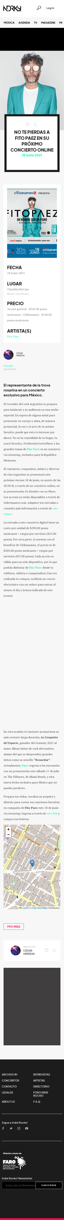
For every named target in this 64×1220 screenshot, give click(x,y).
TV (35, 22)
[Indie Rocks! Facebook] (4, 1128)
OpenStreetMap (40, 907)
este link (52, 813)
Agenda (24, 22)
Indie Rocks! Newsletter (17, 1178)
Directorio (41, 1086)
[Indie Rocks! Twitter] (12, 1128)
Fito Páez (13, 336)
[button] (32, 863)
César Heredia (20, 354)
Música (9, 22)
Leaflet (25, 907)
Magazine (48, 22)
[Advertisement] (32, 1006)
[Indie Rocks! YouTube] (27, 1128)
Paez (25, 765)
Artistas (39, 1080)
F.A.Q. (37, 1101)
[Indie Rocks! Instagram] (19, 1128)
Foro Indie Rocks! (40, 1094)
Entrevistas (41, 1074)
